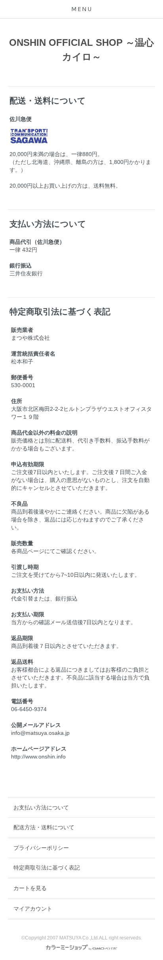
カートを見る (30, 888)
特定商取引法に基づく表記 (46, 867)
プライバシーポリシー (41, 848)
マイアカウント (32, 908)
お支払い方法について (41, 807)
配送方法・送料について (43, 827)
